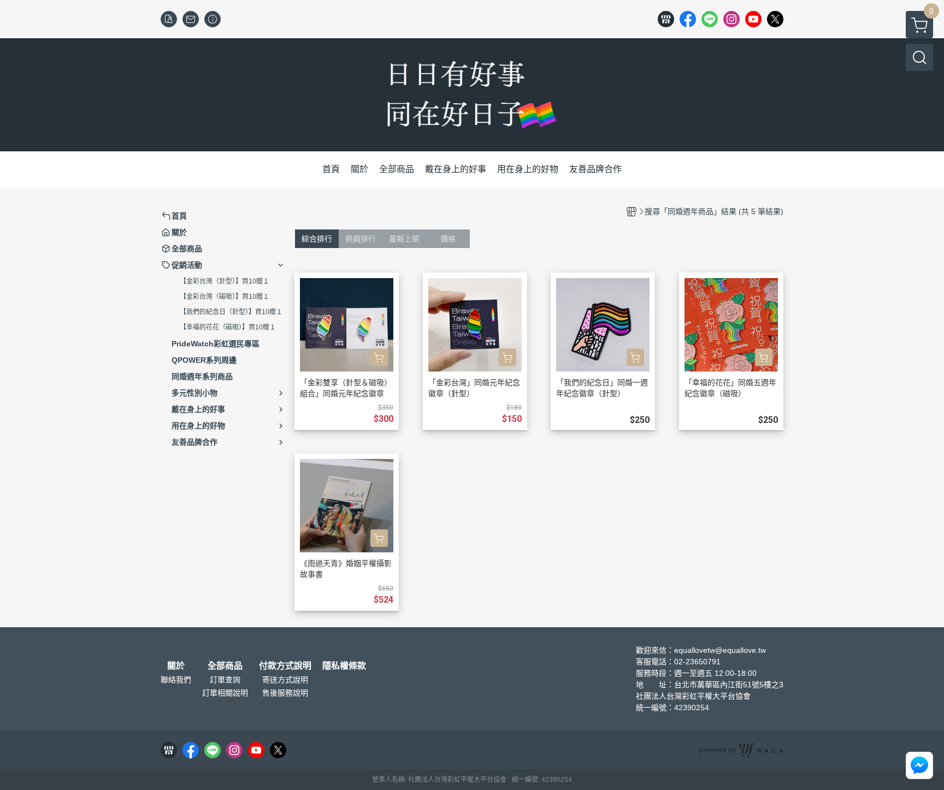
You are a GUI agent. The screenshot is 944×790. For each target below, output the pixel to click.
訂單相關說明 (225, 693)
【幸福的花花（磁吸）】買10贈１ (228, 327)
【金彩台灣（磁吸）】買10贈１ (224, 296)
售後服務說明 (285, 693)
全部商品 (225, 666)
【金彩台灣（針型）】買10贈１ (224, 281)
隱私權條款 (344, 666)
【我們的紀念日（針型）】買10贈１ (231, 312)
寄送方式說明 (285, 679)
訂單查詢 (225, 679)
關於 (176, 666)
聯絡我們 (176, 679)
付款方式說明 (285, 666)
